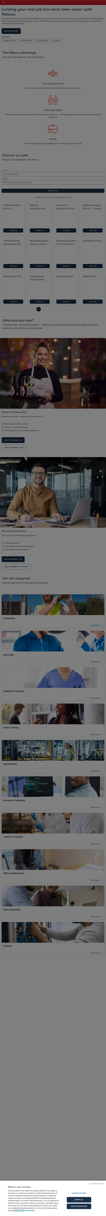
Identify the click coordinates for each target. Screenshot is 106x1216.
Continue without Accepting (96, 1183)
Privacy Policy (29, 1211)
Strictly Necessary (79, 1206)
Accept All (79, 1199)
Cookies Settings (79, 1193)
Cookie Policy (19, 1211)
